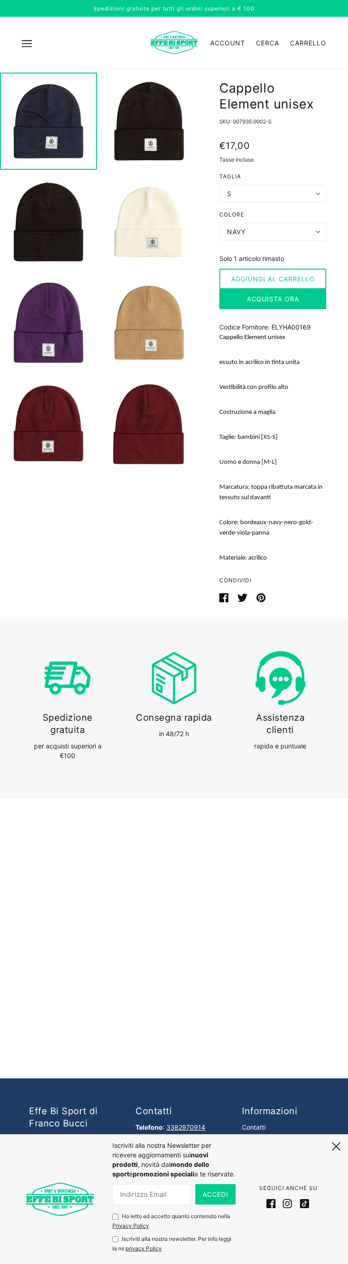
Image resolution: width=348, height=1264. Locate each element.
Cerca (267, 43)
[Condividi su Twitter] (243, 597)
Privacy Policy (130, 1225)
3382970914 (185, 1127)
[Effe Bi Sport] (174, 42)
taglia (230, 176)
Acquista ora (273, 299)
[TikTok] (302, 1203)
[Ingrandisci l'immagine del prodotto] (48, 121)
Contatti (254, 1127)
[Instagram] (287, 1203)
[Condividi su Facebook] (225, 597)
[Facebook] (272, 1203)
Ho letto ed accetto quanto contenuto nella (171, 1221)
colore (231, 214)
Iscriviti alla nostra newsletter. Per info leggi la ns (171, 1243)
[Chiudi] (336, 1145)
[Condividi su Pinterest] (261, 597)
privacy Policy (144, 1248)
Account (227, 43)
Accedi (215, 1194)
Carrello (308, 43)
